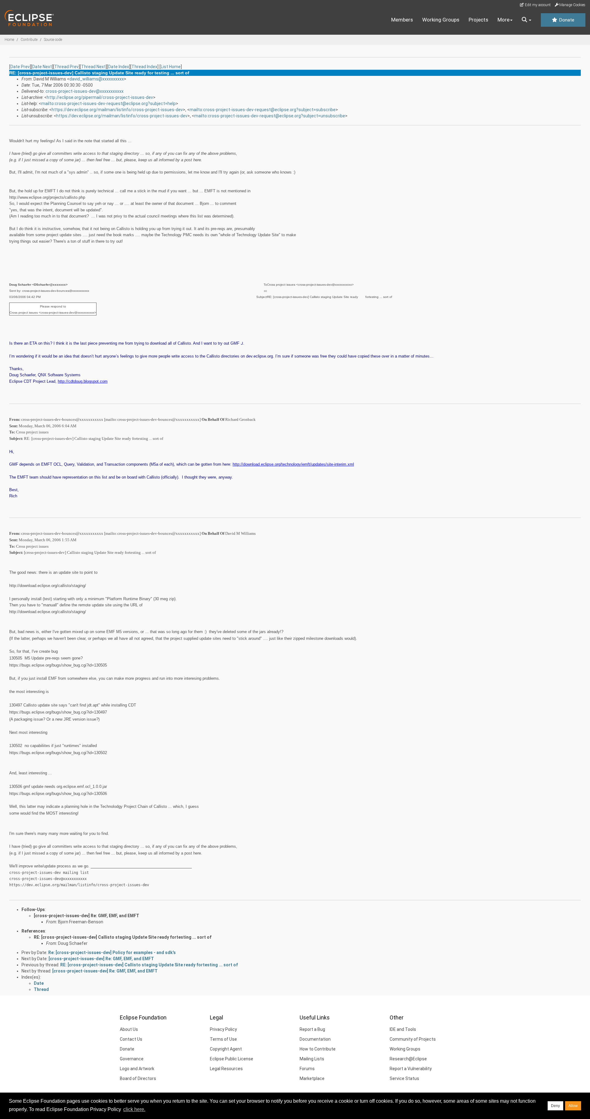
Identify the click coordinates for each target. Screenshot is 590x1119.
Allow (573, 1106)
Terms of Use (223, 1039)
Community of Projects (413, 1039)
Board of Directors (138, 1078)
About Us (129, 1029)
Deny (555, 1106)
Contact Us (131, 1039)
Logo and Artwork (137, 1068)
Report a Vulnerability (411, 1068)
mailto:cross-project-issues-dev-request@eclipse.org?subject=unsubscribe (269, 115)
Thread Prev (66, 66)
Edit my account (537, 5)
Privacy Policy (223, 1029)
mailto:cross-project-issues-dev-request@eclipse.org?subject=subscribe (263, 109)
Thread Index (144, 66)
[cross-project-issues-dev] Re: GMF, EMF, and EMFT (86, 915)
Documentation (315, 1039)
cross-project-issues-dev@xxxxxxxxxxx (84, 91)
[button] (526, 20)
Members (402, 20)
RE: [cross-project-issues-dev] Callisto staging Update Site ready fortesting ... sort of (122, 937)
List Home (171, 66)
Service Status (404, 1078)
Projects (478, 20)
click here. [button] (134, 1109)
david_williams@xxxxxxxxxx (96, 78)
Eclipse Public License (231, 1058)
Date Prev (20, 66)
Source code (53, 39)
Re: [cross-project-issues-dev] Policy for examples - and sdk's (112, 952)
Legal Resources (226, 1068)
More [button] (503, 20)
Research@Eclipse (408, 1058)
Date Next (42, 66)
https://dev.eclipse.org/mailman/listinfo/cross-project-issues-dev (117, 109)
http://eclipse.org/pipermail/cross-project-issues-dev (100, 97)
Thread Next (93, 66)
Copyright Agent (226, 1049)
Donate (566, 20)
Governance (132, 1058)
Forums (307, 1068)
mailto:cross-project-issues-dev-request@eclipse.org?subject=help (108, 103)
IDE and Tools (403, 1029)
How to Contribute (318, 1049)
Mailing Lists (312, 1058)
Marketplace (312, 1078)
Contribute (29, 39)
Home (9, 39)
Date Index (118, 66)
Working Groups (440, 20)
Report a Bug (312, 1029)
